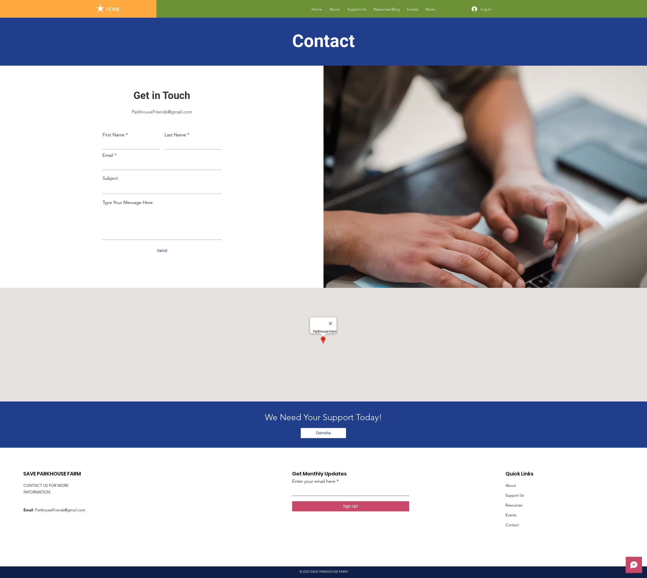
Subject (110, 178)
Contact (512, 524)
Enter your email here (313, 481)
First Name (114, 135)
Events (510, 515)
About (510, 485)
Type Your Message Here (128, 202)
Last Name (175, 135)
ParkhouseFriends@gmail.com (162, 112)
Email (107, 155)
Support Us (514, 495)
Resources (513, 505)
